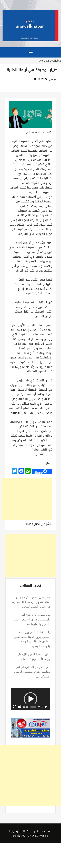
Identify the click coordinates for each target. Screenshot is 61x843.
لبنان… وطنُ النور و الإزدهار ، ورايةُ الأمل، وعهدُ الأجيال (33, 656)
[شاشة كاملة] (14, 707)
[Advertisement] (27, 499)
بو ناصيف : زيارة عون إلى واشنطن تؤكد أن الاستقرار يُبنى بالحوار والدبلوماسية (32, 619)
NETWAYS (40, 835)
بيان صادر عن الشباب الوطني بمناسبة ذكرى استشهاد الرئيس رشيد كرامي (32, 671)
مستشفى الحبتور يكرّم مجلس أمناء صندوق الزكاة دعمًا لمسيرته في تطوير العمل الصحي (31, 601)
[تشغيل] (46, 707)
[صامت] (20, 707)
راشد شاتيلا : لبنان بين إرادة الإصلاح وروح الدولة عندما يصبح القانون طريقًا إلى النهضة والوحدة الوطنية (32, 639)
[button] (30, 699)
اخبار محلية (33, 524)
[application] (30, 699)
